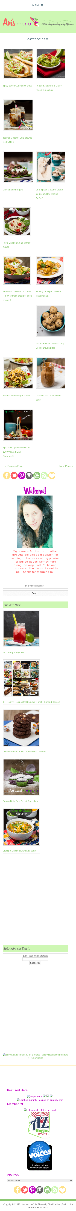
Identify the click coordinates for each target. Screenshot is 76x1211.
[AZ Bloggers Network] (40, 1137)
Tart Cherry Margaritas (13, 652)
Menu (36, 5)
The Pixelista (54, 1204)
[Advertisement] (38, 901)
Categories (36, 39)
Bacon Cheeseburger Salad (16, 395)
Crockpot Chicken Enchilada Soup (19, 851)
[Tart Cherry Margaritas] (21, 629)
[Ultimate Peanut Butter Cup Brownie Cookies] (24, 728)
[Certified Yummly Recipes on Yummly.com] (40, 1100)
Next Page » (66, 466)
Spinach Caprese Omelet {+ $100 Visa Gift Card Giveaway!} (16, 451)
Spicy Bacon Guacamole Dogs (17, 86)
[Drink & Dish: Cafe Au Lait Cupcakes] (21, 778)
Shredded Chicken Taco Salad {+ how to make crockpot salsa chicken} (17, 295)
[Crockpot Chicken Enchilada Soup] (21, 827)
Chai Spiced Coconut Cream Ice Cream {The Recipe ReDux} (49, 194)
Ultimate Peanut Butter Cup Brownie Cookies (24, 751)
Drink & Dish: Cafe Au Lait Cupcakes (20, 801)
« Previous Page (14, 466)
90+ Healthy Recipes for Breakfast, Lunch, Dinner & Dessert (31, 702)
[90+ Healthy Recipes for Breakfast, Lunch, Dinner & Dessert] (31, 678)
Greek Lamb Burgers (13, 189)
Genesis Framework (38, 1207)
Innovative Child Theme (33, 1204)
